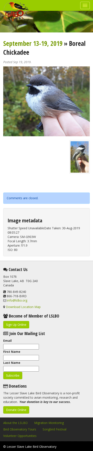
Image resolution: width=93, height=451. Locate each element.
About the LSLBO (15, 423)
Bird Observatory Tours (19, 429)
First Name (11, 352)
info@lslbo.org (17, 300)
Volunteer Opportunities (20, 436)
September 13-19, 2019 (33, 43)
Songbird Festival (54, 429)
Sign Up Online (16, 325)
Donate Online (16, 410)
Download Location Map (23, 307)
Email (7, 341)
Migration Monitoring (49, 423)
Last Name (11, 363)
